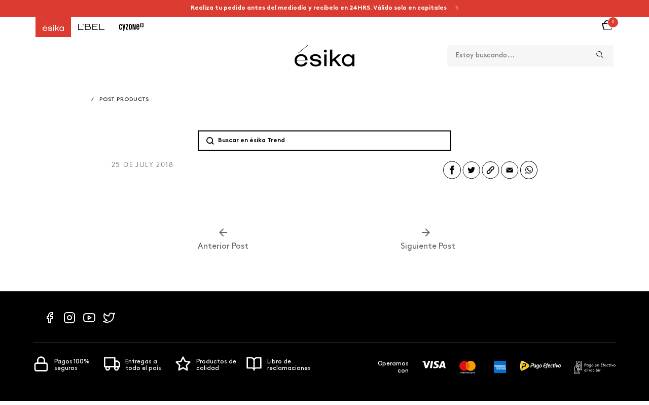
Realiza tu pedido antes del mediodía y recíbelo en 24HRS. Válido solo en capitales (319, 8)
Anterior (223, 247)
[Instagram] (69, 323)
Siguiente (426, 247)
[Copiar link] (490, 178)
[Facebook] (50, 323)
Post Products (124, 100)
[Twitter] (109, 323)
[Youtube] (89, 323)
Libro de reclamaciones (289, 365)
